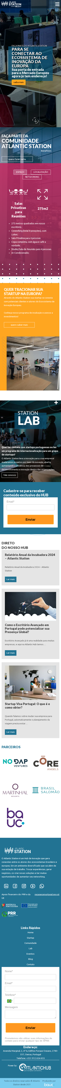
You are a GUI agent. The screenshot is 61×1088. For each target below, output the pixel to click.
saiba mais (19, 82)
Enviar (30, 519)
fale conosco (10, 475)
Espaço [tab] (20, 172)
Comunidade (30, 943)
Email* (10, 501)
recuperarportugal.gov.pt (47, 894)
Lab (30, 948)
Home (31, 932)
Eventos (30, 953)
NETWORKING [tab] (32, 177)
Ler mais (11, 579)
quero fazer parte (17, 159)
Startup (30, 937)
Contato (30, 964)
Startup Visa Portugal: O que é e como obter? (27, 705)
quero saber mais (19, 324)
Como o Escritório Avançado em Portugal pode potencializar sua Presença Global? (27, 628)
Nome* (9, 971)
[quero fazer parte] (17, 162)
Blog (30, 959)
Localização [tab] (41, 172)
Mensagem (11, 1007)
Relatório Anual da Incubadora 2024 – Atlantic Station (30, 556)
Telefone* (10, 995)
